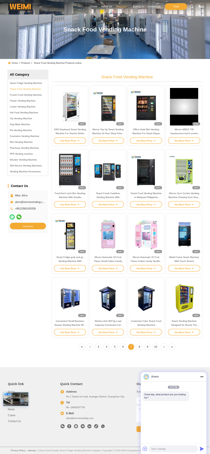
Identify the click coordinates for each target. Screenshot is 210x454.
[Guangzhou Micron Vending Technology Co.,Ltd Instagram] (76, 427)
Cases (11, 415)
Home (93, 6)
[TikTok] (96, 427)
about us (106, 6)
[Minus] (202, 377)
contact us (153, 6)
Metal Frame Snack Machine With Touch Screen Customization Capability (184, 261)
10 (155, 346)
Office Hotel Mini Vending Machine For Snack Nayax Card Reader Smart (146, 133)
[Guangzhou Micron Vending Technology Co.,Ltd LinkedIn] (89, 427)
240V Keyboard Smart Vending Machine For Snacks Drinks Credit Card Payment (70, 133)
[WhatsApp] (12, 217)
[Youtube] (82, 427)
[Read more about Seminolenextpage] (82, 347)
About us (13, 397)
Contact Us (14, 421)
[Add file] (145, 448)
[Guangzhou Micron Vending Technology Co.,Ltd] (20, 6)
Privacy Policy (18, 450)
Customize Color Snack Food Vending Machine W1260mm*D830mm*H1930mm (146, 325)
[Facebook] (69, 427)
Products (25, 63)
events (137, 6)
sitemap (32, 450)
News (11, 409)
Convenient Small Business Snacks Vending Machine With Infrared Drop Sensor (70, 325)
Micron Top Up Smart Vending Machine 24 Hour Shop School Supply (108, 133)
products (121, 6)
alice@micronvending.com (30, 202)
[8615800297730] (103, 427)
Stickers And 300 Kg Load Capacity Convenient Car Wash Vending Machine (108, 325)
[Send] (201, 448)
